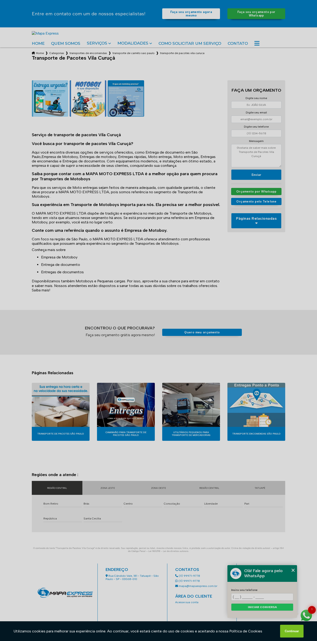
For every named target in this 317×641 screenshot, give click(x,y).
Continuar (292, 631)
